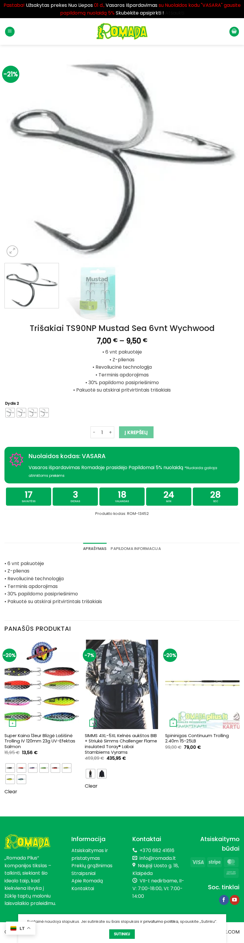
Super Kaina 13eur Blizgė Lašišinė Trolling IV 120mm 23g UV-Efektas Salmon (39, 741)
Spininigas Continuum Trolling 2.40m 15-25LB (197, 738)
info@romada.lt (156, 858)
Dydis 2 (12, 403)
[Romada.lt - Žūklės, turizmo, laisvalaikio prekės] (122, 31)
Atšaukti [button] (174, 13)
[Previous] (16, 158)
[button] (10, 32)
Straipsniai (83, 873)
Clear (10, 791)
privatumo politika (160, 921)
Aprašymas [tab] (95, 548)
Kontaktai (82, 888)
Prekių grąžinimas (91, 865)
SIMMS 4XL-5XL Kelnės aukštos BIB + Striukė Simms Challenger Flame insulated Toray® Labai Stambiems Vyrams (121, 744)
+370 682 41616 (157, 850)
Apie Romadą (87, 880)
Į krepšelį (136, 432)
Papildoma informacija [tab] (136, 548)
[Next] (227, 158)
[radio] (10, 412)
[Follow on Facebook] (224, 900)
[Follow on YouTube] (235, 900)
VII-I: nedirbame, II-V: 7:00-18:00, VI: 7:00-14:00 (158, 888)
